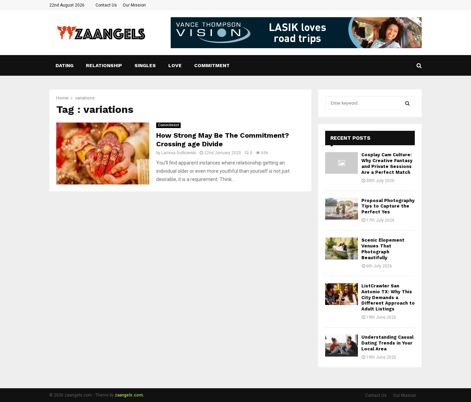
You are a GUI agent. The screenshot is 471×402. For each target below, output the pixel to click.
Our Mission (134, 5)
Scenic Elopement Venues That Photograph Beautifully (382, 248)
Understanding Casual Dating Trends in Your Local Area (387, 343)
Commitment (212, 65)
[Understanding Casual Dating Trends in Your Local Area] (341, 345)
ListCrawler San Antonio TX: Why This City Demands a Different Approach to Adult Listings (388, 297)
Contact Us (106, 5)
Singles (145, 65)
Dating (64, 65)
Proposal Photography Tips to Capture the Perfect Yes (387, 206)
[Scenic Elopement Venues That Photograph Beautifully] (341, 248)
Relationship (104, 65)
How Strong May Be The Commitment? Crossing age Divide (222, 139)
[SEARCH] (407, 103)
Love (175, 65)
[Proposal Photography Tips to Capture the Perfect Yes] (341, 209)
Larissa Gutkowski (178, 152)
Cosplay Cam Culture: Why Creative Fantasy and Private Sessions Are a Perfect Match (386, 163)
